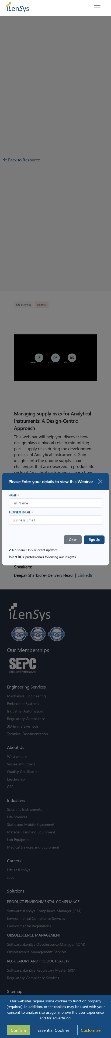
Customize (90, 1030)
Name (14, 495)
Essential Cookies (53, 1030)
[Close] (100, 481)
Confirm (18, 1030)
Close (73, 540)
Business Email (21, 512)
